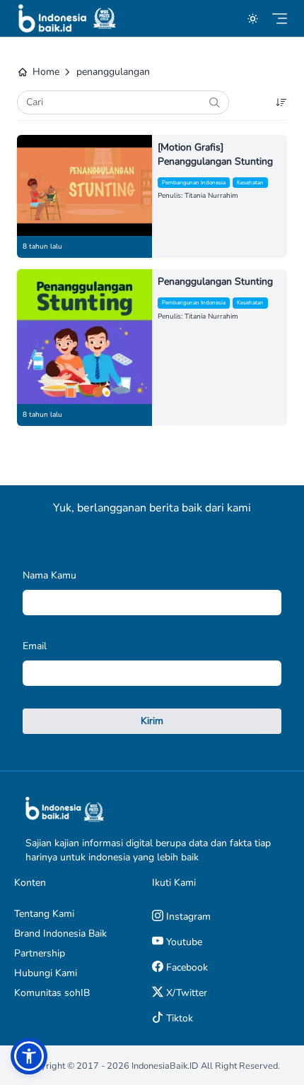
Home (46, 71)
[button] (29, 1056)
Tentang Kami (44, 913)
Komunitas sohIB (52, 993)
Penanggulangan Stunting (215, 281)
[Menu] (279, 18)
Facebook (185, 967)
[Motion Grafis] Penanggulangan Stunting (215, 154)
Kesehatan (250, 182)
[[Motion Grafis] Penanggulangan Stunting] (84, 185)
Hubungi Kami (45, 973)
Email (35, 646)
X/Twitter (185, 993)
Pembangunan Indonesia (194, 182)
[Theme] (252, 18)
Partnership (39, 953)
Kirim (152, 721)
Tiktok (178, 1018)
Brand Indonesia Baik (60, 933)
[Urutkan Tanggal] (281, 102)
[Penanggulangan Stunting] (84, 336)
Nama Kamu (49, 575)
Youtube (182, 942)
